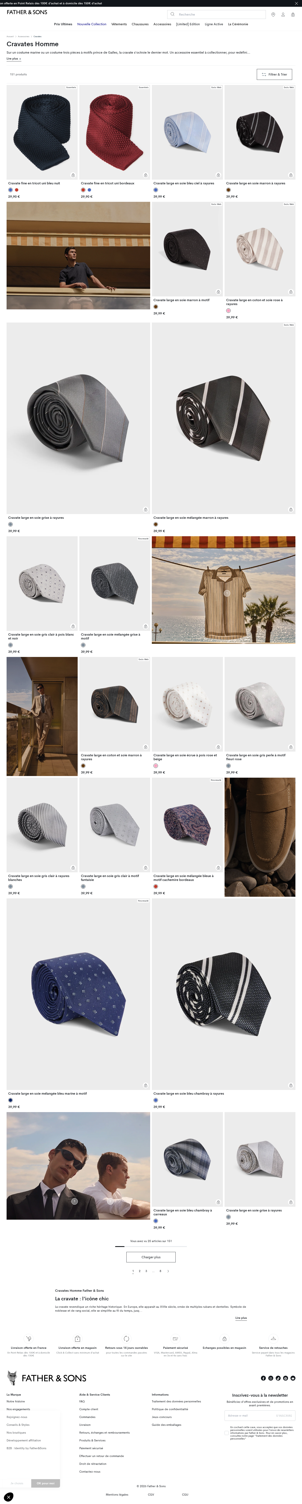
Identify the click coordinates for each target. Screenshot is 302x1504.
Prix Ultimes (63, 24)
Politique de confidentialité (170, 1409)
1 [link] (133, 1271)
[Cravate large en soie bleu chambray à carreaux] (187, 1164)
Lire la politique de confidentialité (26, 1470)
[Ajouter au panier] (73, 175)
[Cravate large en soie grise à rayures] (78, 421)
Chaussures (140, 24)
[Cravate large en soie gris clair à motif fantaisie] (114, 830)
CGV (151, 1494)
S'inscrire (284, 1416)
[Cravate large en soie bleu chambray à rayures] (223, 996)
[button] (9, 1497)
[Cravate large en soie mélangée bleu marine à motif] (78, 996)
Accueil (10, 36)
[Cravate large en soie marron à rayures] (260, 135)
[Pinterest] (285, 1378)
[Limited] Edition (188, 24)
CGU (185, 1494)
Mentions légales (117, 1494)
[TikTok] (278, 1378)
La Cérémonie (238, 24)
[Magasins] (273, 14)
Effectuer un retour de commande (101, 1456)
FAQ (82, 1401)
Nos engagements (18, 1409)
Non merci (18, 1483)
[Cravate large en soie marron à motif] (187, 252)
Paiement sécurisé (91, 1448)
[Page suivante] (168, 1271)
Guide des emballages (166, 1425)
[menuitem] (63, 24)
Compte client (88, 1409)
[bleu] (89, 190)
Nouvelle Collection (91, 24)
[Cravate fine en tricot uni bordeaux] (114, 135)
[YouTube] (292, 1378)
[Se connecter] (283, 14)
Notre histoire (16, 1401)
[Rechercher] (172, 14)
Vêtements (119, 24)
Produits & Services (92, 1440)
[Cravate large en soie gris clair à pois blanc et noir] (42, 588)
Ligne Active (214, 24)
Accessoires (162, 24)
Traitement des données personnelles (176, 1401)
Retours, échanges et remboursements (104, 1432)
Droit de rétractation (92, 1464)
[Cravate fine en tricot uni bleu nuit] (42, 135)
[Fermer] (296, 3)
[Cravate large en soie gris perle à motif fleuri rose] (260, 709)
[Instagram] (270, 1378)
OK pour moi (76, 1483)
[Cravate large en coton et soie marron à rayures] (114, 709)
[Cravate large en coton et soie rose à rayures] (260, 254)
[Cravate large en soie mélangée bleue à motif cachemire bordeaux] (187, 830)
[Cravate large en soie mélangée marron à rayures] (223, 421)
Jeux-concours (162, 1417)
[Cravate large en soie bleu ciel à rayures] (187, 135)
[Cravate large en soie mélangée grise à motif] (114, 588)
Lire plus (13, 58)
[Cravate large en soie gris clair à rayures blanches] (42, 830)
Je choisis (47, 1483)
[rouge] (16, 190)
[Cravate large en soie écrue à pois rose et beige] (187, 709)
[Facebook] (263, 1378)
